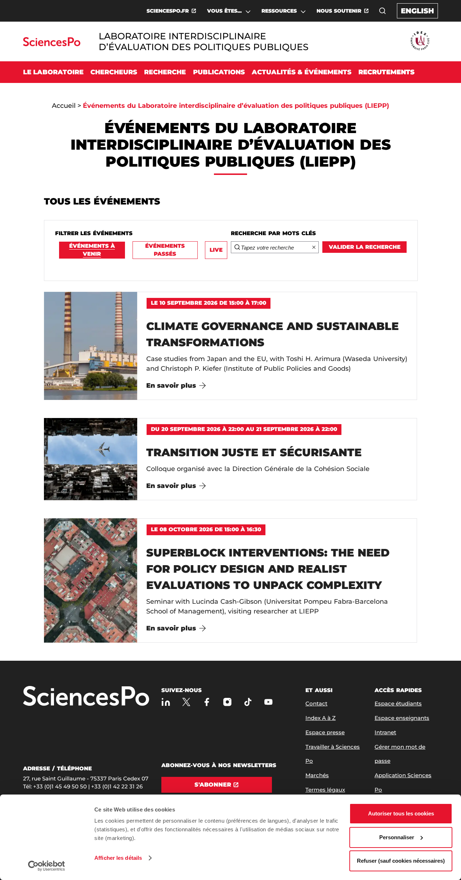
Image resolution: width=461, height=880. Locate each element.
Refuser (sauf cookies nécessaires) (401, 861)
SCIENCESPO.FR (168, 11)
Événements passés (165, 250)
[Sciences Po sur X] (186, 702)
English (417, 10)
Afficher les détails (118, 858)
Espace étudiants (398, 703)
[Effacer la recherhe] (313, 247)
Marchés (317, 775)
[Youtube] (268, 702)
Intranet (385, 732)
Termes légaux (325, 789)
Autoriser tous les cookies (401, 813)
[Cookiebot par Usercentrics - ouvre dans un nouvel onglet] (46, 866)
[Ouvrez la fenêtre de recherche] (382, 10)
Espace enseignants (402, 717)
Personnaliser (396, 837)
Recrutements (386, 72)
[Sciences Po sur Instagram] (227, 702)
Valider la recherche (364, 246)
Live (216, 249)
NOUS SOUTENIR (339, 11)
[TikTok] (247, 702)
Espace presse (325, 732)
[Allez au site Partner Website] (420, 41)
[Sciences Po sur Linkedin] (165, 702)
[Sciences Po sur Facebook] (206, 702)
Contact (316, 703)
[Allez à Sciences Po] (86, 696)
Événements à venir (92, 250)
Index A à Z (320, 717)
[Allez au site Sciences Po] (51, 44)
